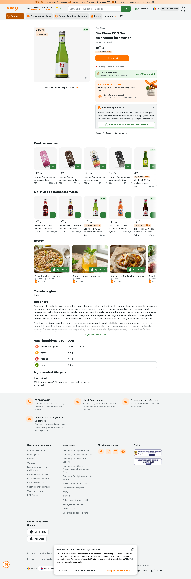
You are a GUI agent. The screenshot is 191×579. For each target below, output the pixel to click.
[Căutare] (126, 9)
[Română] (155, 9)
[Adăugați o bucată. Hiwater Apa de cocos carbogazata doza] (128, 166)
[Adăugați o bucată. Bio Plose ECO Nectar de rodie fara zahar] (153, 215)
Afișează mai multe (144, 118)
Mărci (123, 16)
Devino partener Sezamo (144, 400)
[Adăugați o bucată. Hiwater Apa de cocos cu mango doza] (103, 166)
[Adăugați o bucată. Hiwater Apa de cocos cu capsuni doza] (53, 166)
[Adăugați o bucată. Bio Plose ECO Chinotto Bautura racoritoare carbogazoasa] (78, 215)
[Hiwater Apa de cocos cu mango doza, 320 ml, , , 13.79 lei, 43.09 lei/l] (95, 158)
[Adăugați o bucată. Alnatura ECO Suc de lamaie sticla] (153, 166)
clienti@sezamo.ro (93, 400)
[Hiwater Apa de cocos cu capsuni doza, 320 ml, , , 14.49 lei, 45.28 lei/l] (45, 158)
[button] (169, 9)
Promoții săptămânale (41, 16)
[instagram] (108, 451)
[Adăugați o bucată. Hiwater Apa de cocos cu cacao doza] (78, 166)
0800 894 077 (43, 400)
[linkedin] (115, 451)
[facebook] (101, 451)
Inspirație (108, 16)
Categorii (15, 16)
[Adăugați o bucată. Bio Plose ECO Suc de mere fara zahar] (103, 215)
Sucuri (109, 133)
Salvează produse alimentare (73, 16)
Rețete (97, 16)
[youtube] (123, 451)
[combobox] (94, 9)
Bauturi (99, 133)
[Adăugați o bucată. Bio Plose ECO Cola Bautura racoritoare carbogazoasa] (53, 215)
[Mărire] (86, 78)
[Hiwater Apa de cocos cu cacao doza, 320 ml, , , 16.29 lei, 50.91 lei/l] (70, 158)
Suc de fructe (121, 133)
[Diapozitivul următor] (151, 158)
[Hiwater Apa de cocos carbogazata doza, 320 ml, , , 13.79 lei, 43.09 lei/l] (120, 158)
